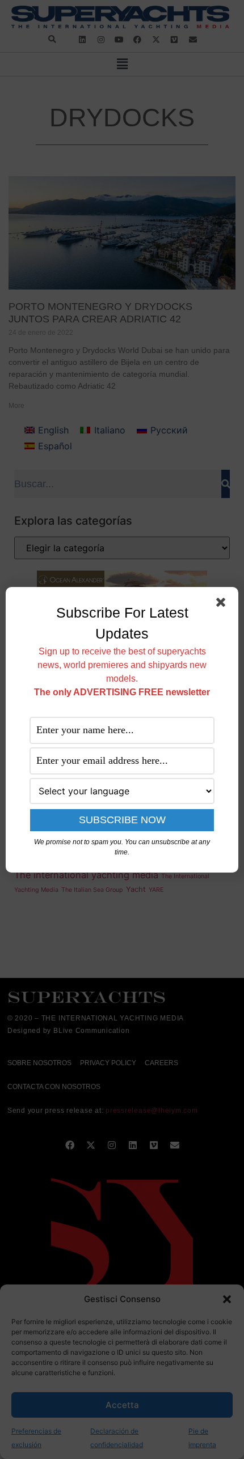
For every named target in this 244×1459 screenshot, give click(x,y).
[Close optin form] (223, 604)
